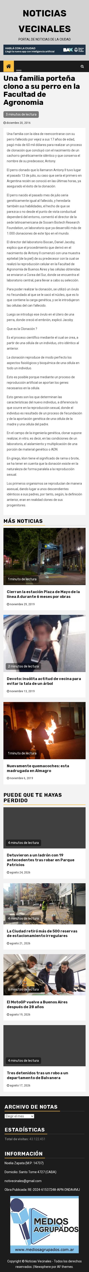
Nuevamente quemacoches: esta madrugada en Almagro (38, 768)
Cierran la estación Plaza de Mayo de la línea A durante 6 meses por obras (43, 594)
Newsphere (42, 1267)
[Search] (82, 66)
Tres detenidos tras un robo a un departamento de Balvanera (37, 1075)
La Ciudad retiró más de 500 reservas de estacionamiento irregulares (42, 933)
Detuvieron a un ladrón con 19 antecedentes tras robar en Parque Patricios (40, 860)
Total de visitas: (17, 1139)
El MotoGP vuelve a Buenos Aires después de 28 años (37, 1004)
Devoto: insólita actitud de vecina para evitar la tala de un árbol (44, 681)
